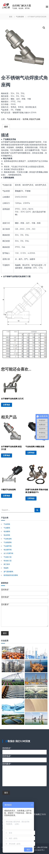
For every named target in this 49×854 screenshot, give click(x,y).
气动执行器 (7, 557)
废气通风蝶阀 (8, 572)
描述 (6, 126)
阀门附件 (7, 564)
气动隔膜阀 (7, 542)
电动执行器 (7, 561)
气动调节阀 (7, 546)
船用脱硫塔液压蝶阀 (11, 575)
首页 (10, 17)
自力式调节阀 (8, 553)
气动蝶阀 (7, 528)
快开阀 (25, 119)
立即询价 (6, 405)
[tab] (6, 126)
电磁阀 (6, 568)
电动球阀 (7, 535)
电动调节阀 (7, 550)
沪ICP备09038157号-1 (37, 850)
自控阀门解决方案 (21, 5)
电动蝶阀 (7, 531)
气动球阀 (7, 524)
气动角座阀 (20, 17)
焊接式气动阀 (34, 119)
